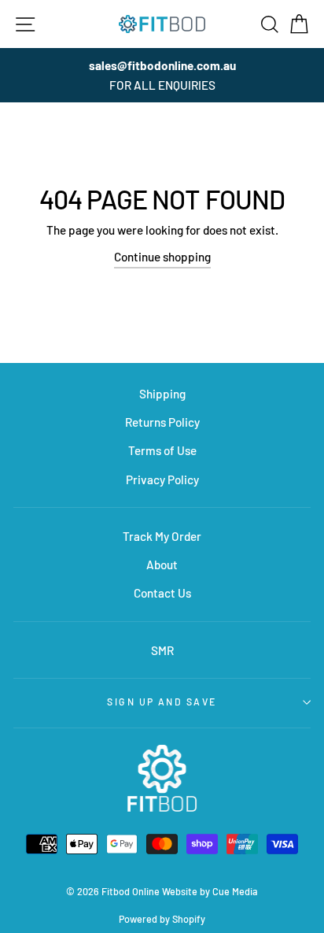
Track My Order (162, 536)
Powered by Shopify (162, 919)
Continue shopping (162, 257)
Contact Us (162, 593)
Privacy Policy (162, 479)
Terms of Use (162, 450)
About (162, 564)
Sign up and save (161, 701)
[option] (162, 75)
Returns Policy (162, 422)
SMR (162, 650)
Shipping (162, 394)
